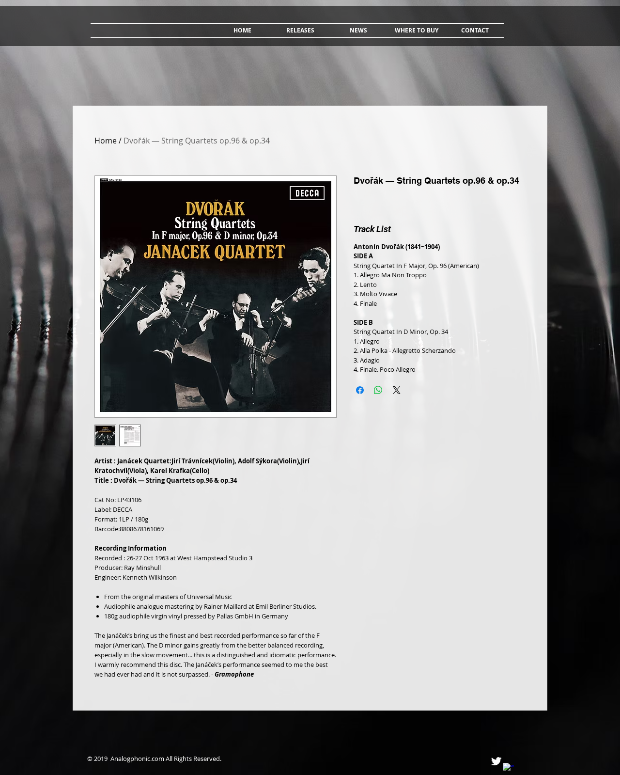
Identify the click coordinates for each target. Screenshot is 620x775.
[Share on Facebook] (360, 390)
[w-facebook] (509, 769)
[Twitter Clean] (496, 761)
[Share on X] (397, 390)
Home (105, 140)
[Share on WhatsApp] (378, 390)
